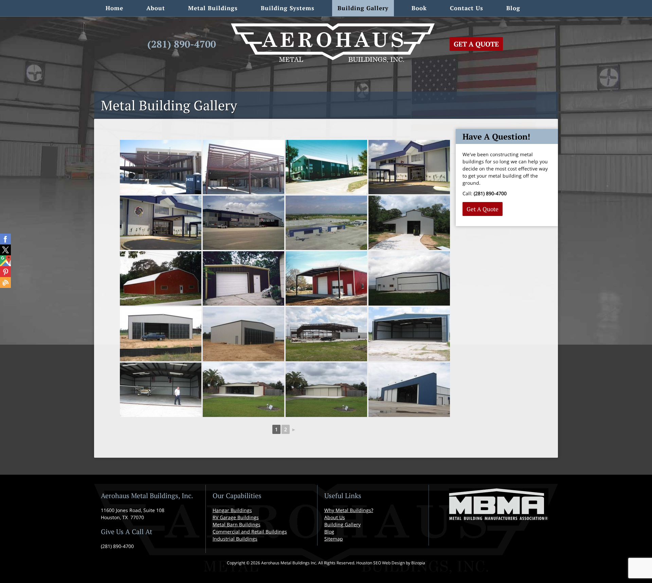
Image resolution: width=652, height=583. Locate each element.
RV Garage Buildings (236, 517)
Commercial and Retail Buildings (250, 531)
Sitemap (333, 538)
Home (114, 8)
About (155, 8)
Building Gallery (363, 8)
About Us (334, 517)
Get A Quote (476, 44)
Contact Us (466, 8)
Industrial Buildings (235, 538)
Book (419, 8)
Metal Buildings (213, 8)
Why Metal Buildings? (348, 510)
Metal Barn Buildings (236, 524)
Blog (513, 8)
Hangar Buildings (232, 510)
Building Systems (287, 8)
